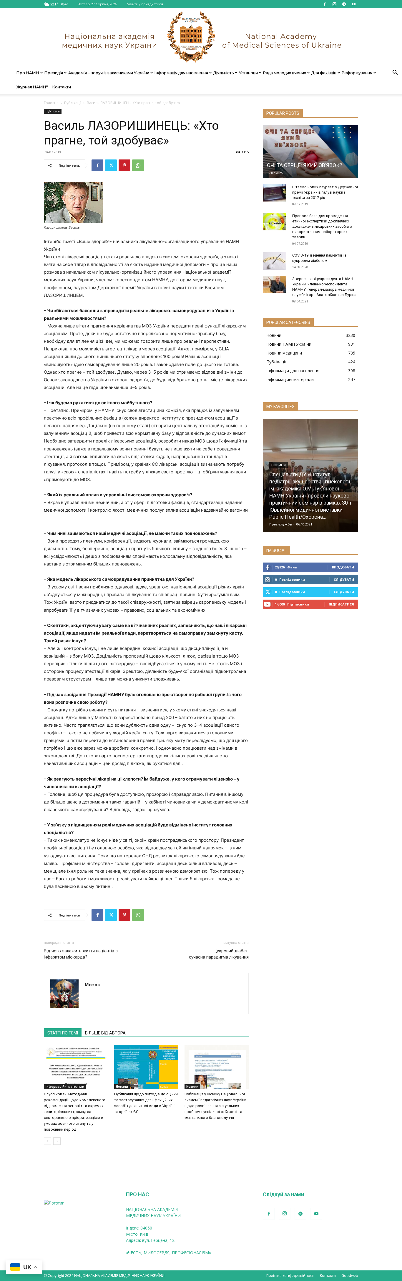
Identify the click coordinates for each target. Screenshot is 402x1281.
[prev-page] (47, 1141)
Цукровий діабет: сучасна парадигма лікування (219, 954)
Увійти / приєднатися (145, 4)
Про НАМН (27, 72)
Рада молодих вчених (284, 72)
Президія (53, 72)
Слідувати (344, 579)
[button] (395, 73)
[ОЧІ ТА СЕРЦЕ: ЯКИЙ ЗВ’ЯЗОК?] (310, 151)
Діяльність (223, 72)
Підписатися (341, 604)
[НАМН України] (201, 37)
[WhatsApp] (138, 165)
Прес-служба (280, 524)
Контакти (61, 86)
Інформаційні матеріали (65, 1086)
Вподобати (343, 567)
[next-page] (57, 1141)
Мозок (92, 984)
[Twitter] (111, 165)
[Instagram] (334, 4)
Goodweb (349, 1275)
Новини (122, 1086)
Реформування (357, 72)
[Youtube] (353, 4)
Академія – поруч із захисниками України (108, 72)
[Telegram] (344, 4)
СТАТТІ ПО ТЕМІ (62, 1033)
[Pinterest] (124, 165)
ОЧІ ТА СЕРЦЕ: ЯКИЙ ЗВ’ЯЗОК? (304, 165)
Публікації (72, 102)
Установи (248, 72)
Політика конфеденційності (290, 1275)
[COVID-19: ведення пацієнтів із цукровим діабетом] (274, 261)
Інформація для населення (181, 72)
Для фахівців (323, 72)
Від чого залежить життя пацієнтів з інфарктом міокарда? (81, 954)
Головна (51, 102)
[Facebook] (324, 4)
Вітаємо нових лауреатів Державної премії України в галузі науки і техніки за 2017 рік (325, 192)
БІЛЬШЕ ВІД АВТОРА (105, 1033)
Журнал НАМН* (32, 86)
